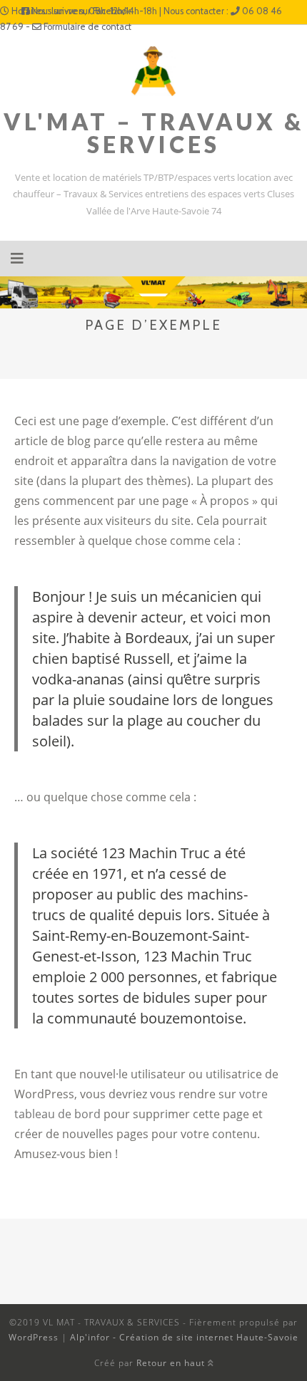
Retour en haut (172, 1363)
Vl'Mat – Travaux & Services (154, 133)
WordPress (34, 1337)
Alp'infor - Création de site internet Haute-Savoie (184, 1337)
